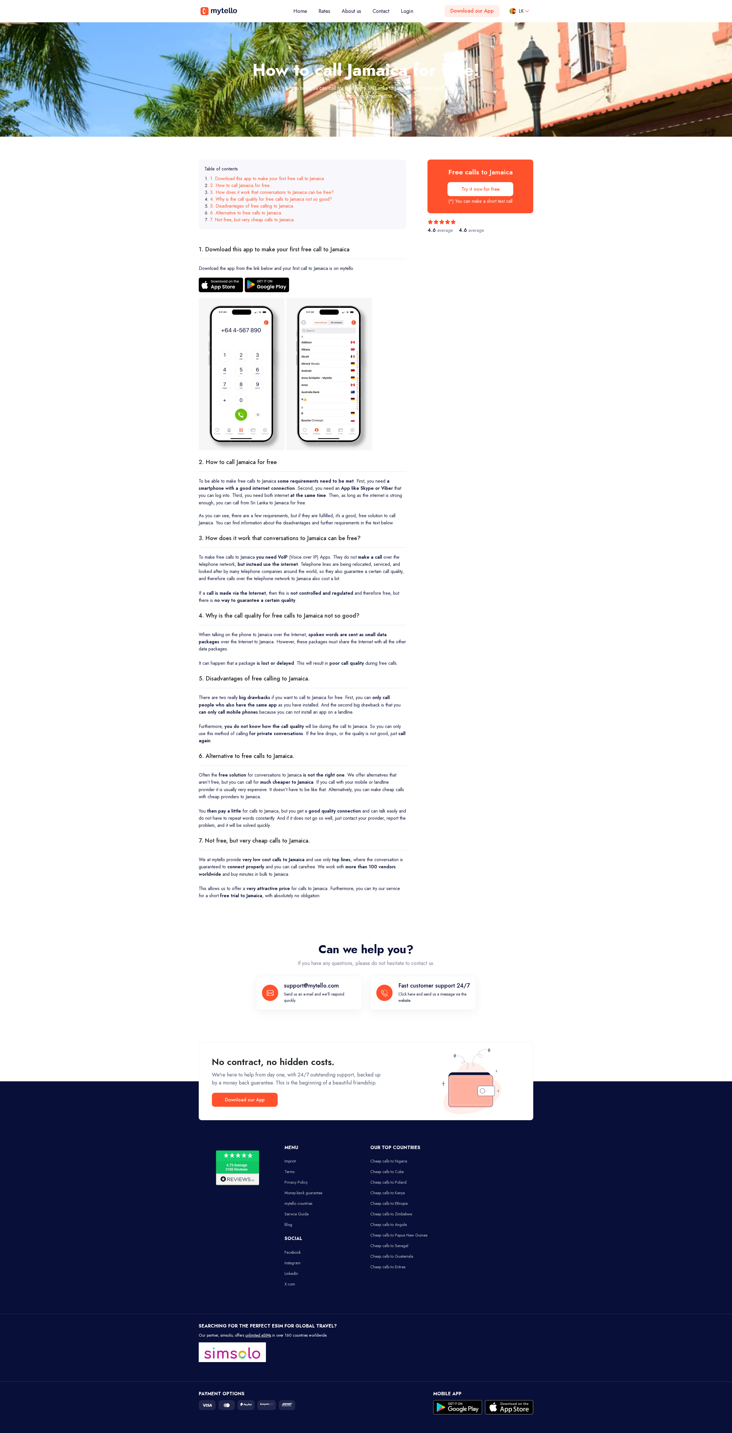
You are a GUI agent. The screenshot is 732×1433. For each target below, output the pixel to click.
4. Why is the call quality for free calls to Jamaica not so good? (271, 199)
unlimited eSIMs (258, 1335)
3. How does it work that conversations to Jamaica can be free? (272, 192)
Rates (324, 11)
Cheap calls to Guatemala (391, 1256)
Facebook (293, 1252)
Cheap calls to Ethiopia (389, 1203)
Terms (290, 1172)
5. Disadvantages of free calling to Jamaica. (252, 206)
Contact (381, 11)
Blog (288, 1224)
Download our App (472, 11)
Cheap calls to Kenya (387, 1193)
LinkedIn (291, 1273)
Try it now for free (481, 189)
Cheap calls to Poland (388, 1182)
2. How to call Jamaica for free (240, 185)
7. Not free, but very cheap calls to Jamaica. (252, 219)
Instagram (293, 1263)
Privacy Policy (296, 1182)
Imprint (290, 1161)
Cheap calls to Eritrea (387, 1267)
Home (303, 11)
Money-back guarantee (303, 1193)
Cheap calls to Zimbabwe (391, 1214)
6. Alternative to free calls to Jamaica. (246, 213)
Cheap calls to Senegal (389, 1246)
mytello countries (298, 1203)
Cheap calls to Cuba (387, 1172)
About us (351, 11)
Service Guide (297, 1214)
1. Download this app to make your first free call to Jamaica (267, 178)
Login (407, 11)
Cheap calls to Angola (388, 1224)
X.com (290, 1284)
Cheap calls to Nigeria (388, 1161)
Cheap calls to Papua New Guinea (398, 1235)
